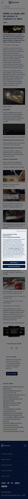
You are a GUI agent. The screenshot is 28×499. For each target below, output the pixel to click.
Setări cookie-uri (14, 262)
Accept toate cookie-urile (14, 266)
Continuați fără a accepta (21, 231)
